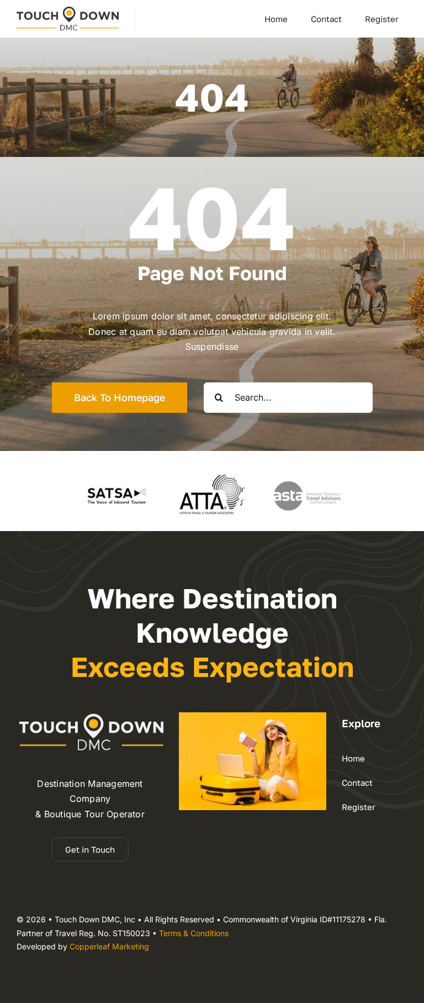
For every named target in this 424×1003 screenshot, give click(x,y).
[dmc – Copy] (68, 11)
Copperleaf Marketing (109, 946)
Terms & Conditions (194, 933)
